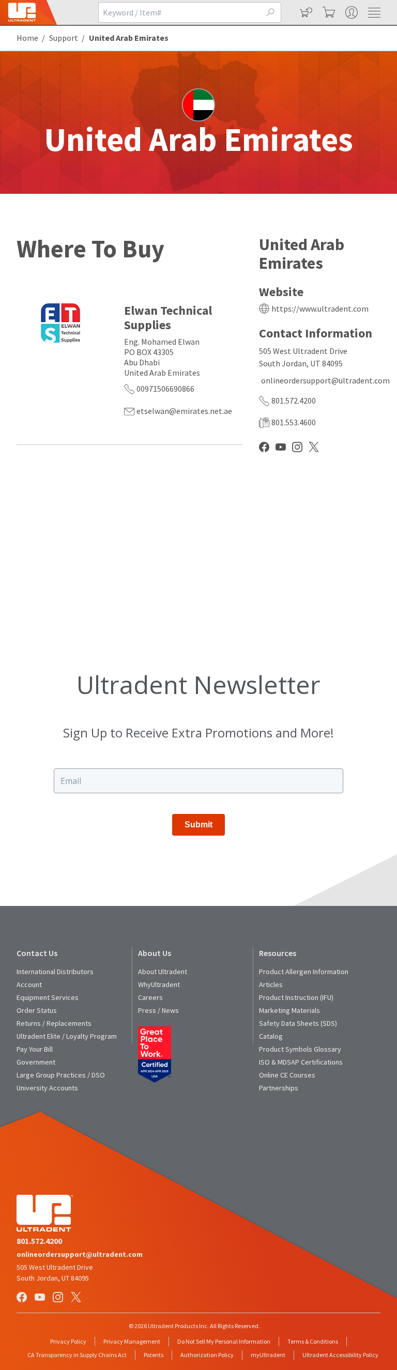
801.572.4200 (293, 400)
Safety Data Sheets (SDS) (298, 1023)
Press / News (158, 1010)
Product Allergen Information (303, 971)
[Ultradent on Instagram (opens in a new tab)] (59, 1298)
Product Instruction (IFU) (296, 997)
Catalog (271, 1036)
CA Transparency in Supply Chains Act (77, 1355)
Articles (271, 984)
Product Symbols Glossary (300, 1049)
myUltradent (268, 1355)
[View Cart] (327, 12)
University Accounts (47, 1087)
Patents (153, 1355)
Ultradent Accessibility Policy (340, 1355)
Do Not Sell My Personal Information (223, 1341)
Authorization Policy (207, 1355)
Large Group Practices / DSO (61, 1075)
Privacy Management (131, 1341)
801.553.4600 (293, 422)
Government (36, 1062)
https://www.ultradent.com (320, 308)
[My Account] (350, 12)
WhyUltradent (159, 984)
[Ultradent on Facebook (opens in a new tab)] (23, 1298)
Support (63, 38)
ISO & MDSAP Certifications (301, 1062)
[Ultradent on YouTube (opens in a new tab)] (41, 1298)
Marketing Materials (289, 1010)
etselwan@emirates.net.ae (184, 410)
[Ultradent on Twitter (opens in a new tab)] (77, 1298)
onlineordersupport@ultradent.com (325, 380)
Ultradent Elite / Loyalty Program (67, 1036)
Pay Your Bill (35, 1049)
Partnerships (278, 1087)
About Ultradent (162, 971)
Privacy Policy (68, 1341)
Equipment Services (48, 997)
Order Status (37, 1010)
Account (29, 984)
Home (27, 38)
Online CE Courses (287, 1075)
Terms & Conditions (312, 1341)
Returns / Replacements (54, 1023)
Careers (150, 997)
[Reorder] (305, 12)
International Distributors (55, 971)
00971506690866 (165, 388)
